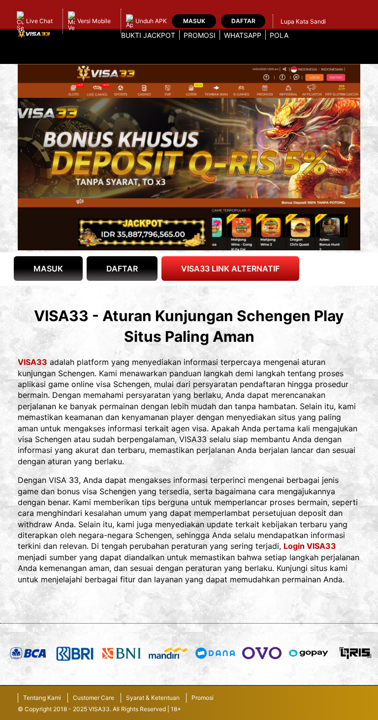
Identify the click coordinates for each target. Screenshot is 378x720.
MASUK (48, 268)
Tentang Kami (42, 697)
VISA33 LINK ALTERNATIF (230, 268)
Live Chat (39, 21)
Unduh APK (151, 21)
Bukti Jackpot (148, 35)
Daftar (243, 21)
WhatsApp (242, 35)
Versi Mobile (94, 21)
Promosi (200, 35)
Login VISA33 (310, 546)
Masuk (194, 21)
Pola (279, 35)
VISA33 (32, 362)
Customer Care (93, 697)
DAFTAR (122, 268)
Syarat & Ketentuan (153, 697)
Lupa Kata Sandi (303, 21)
